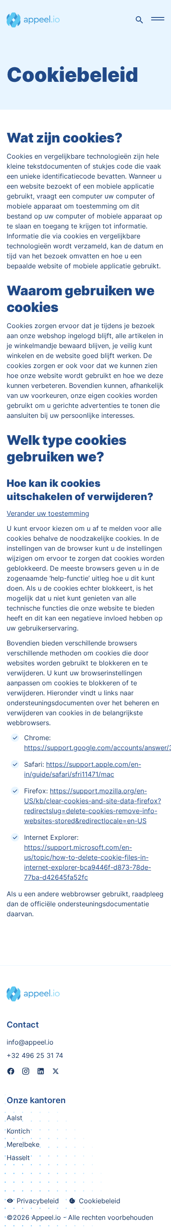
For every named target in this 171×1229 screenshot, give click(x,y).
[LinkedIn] (41, 1072)
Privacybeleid (38, 1201)
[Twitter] (55, 1072)
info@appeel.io (30, 1042)
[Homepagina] (33, 20)
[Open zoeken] (139, 20)
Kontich (18, 1131)
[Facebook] (11, 1072)
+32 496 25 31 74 (35, 1055)
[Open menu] (157, 18)
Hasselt (18, 1157)
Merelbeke (23, 1144)
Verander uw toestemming (48, 513)
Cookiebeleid (99, 1201)
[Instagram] (26, 1072)
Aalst (14, 1118)
